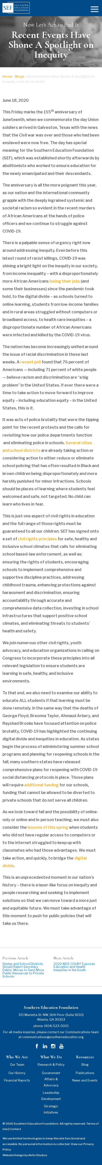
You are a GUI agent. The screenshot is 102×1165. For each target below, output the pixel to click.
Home (7, 76)
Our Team (17, 1064)
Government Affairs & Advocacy (51, 1079)
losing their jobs (65, 281)
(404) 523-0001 (56, 1026)
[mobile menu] (95, 8)
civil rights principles (37, 539)
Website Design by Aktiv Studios (24, 1155)
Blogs (20, 76)
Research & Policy (51, 1064)
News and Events (85, 1080)
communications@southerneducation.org (53, 1037)
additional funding (41, 785)
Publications (85, 1073)
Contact (15, 1129)
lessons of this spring (47, 827)
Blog (85, 1064)
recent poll (30, 362)
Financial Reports (17, 1080)
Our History (17, 1073)
